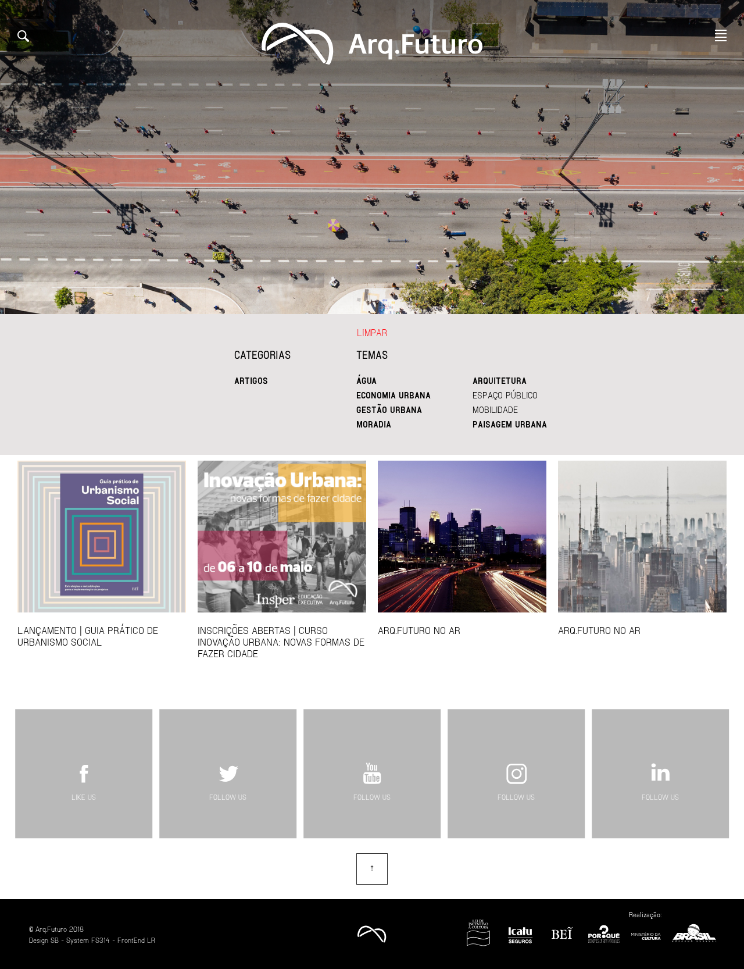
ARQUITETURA (500, 380)
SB (55, 940)
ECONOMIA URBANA (393, 395)
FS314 (100, 940)
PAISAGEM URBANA (510, 424)
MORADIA (373, 424)
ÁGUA (366, 380)
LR (151, 940)
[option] (372, 157)
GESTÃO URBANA (389, 409)
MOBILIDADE (495, 409)
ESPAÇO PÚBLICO (505, 395)
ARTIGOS (251, 380)
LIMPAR (372, 332)
